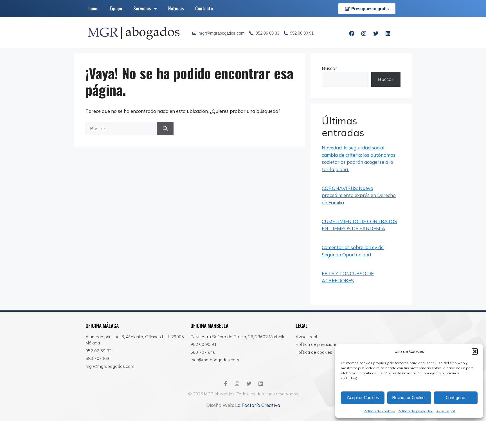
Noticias (176, 8)
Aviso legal (445, 411)
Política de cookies (379, 411)
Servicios (142, 8)
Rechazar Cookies (409, 397)
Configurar (456, 397)
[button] (475, 351)
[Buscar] (165, 128)
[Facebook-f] (225, 383)
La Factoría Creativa (257, 405)
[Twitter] (376, 33)
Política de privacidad (415, 411)
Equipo (116, 8)
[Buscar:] (121, 128)
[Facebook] (351, 33)
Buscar (329, 68)
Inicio (93, 8)
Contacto (204, 8)
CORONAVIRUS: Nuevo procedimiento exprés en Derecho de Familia (359, 195)
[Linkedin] (388, 33)
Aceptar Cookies (363, 397)
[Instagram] (364, 33)
